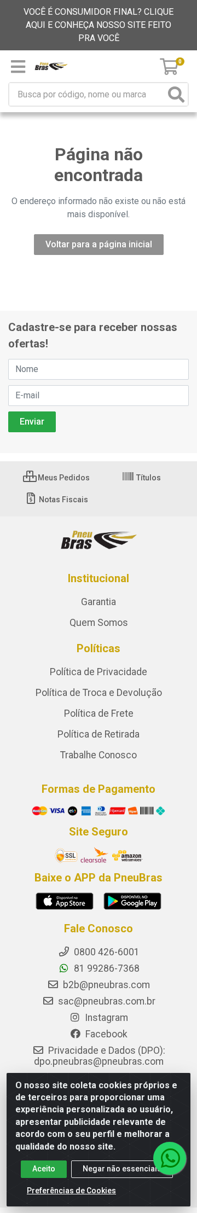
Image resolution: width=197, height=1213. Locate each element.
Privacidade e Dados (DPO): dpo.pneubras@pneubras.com (99, 1056)
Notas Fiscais (62, 499)
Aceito (43, 1168)
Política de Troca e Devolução (99, 692)
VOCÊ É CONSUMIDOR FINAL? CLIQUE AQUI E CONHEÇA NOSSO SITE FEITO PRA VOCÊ (98, 25)
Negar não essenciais (122, 1168)
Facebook (105, 1034)
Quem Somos (98, 622)
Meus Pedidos (63, 477)
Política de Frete (99, 713)
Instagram (105, 1017)
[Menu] (18, 67)
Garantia (98, 601)
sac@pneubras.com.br (105, 1001)
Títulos (148, 477)
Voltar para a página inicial (98, 244)
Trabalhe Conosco (98, 755)
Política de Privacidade (98, 671)
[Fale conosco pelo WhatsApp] (169, 1158)
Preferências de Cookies (71, 1190)
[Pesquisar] (176, 94)
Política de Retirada (98, 734)
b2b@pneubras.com (105, 984)
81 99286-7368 (106, 968)
